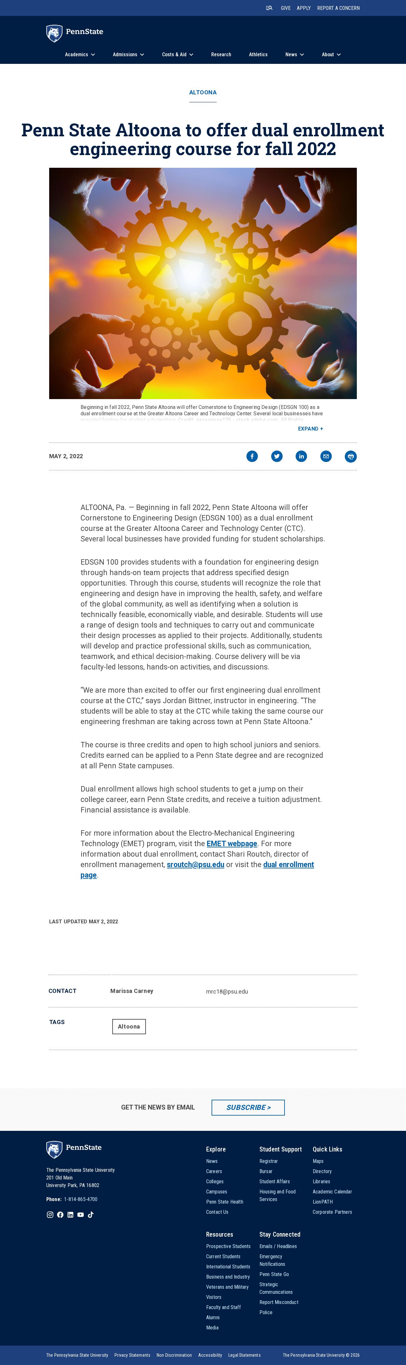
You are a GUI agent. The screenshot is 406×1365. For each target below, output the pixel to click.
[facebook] (252, 457)
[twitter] (277, 457)
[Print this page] (351, 457)
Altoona (203, 92)
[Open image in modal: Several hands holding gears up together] (203, 283)
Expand (308, 429)
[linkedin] (301, 457)
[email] (326, 457)
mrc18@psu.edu (227, 991)
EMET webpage (232, 843)
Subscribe (245, 1107)
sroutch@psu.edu (195, 864)
